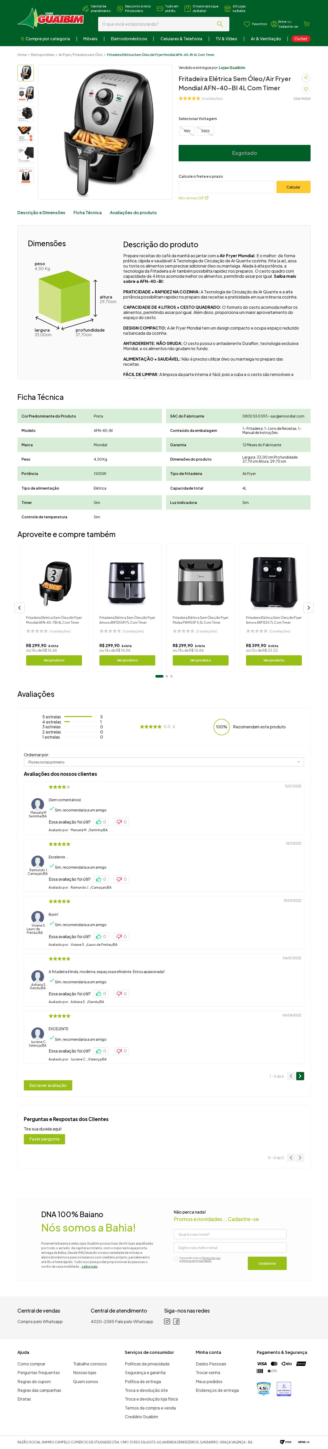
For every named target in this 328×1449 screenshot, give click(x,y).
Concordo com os (199, 1260)
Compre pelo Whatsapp (40, 1321)
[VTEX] (286, 1442)
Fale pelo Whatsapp (134, 1321)
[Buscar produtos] (221, 24)
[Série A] (304, 1442)
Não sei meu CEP (191, 198)
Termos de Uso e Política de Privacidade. (199, 1259)
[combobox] (164, 24)
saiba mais (90, 1266)
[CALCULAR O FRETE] (293, 187)
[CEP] (226, 183)
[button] (187, 131)
